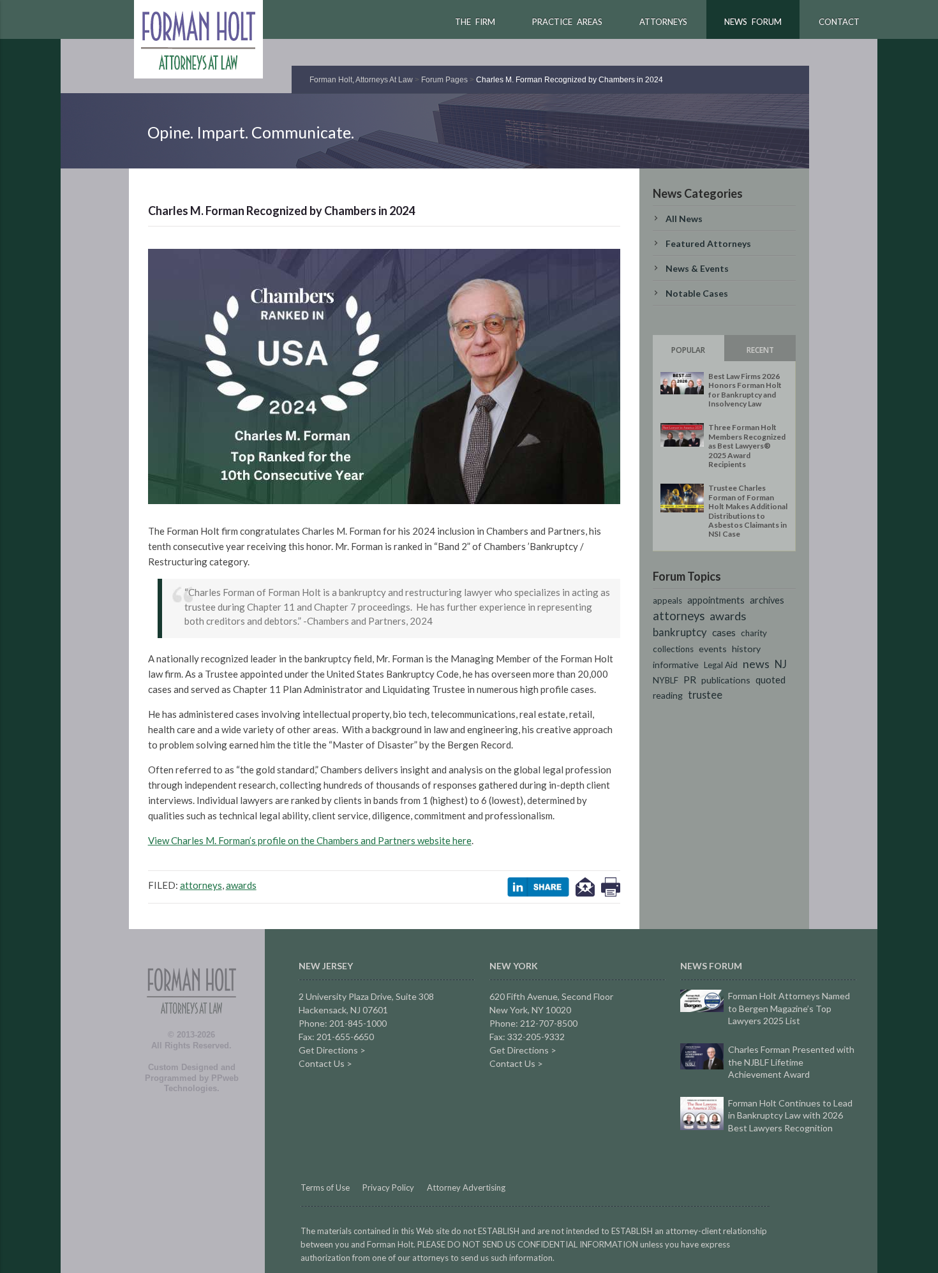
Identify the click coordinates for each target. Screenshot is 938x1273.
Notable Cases (697, 293)
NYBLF (665, 680)
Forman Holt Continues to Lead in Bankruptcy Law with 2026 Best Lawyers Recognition (790, 1115)
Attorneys (663, 22)
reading (668, 695)
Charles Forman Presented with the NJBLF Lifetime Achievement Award (791, 1062)
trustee (705, 695)
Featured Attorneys (708, 243)
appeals (667, 600)
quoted (770, 679)
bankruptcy (680, 632)
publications (725, 679)
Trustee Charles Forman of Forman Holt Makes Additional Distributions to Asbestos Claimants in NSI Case (747, 511)
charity (754, 633)
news (756, 664)
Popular (688, 350)
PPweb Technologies (201, 1083)
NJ (781, 664)
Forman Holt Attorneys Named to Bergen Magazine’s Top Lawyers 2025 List (789, 1008)
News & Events (697, 268)
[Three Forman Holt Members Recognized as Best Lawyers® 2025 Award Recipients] (682, 435)
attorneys (201, 885)
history (746, 648)
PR (689, 679)
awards (241, 885)
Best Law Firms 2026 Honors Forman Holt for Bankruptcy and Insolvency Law (745, 389)
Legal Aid (721, 665)
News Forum (753, 22)
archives (767, 600)
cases (724, 632)
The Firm (475, 22)
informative (676, 664)
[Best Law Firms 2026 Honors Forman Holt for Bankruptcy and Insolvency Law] (682, 383)
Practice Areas (567, 22)
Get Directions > (332, 1050)
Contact (839, 22)
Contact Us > (325, 1063)
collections (673, 649)
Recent (760, 350)
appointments (716, 600)
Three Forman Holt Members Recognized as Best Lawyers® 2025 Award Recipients (746, 445)
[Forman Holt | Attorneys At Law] (191, 1027)
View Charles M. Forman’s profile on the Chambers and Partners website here (310, 840)
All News (684, 218)
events (713, 648)
